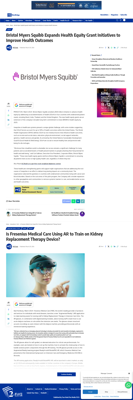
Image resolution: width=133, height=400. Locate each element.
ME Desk (15, 47)
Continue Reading (66, 374)
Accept (90, 392)
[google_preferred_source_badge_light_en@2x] (23, 105)
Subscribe (123, 15)
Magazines (114, 15)
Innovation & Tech (14, 224)
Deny (106, 392)
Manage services (88, 386)
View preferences (122, 392)
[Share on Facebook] (105, 47)
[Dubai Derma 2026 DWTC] (57, 5)
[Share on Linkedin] (114, 47)
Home (7, 25)
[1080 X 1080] (108, 103)
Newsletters (104, 15)
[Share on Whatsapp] (111, 47)
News (11, 25)
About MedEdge (114, 396)
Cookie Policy (97, 396)
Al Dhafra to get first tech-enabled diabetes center (41, 164)
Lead (24, 228)
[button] (129, 373)
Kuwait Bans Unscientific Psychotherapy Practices (106, 65)
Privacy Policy (105, 396)
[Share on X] (108, 47)
